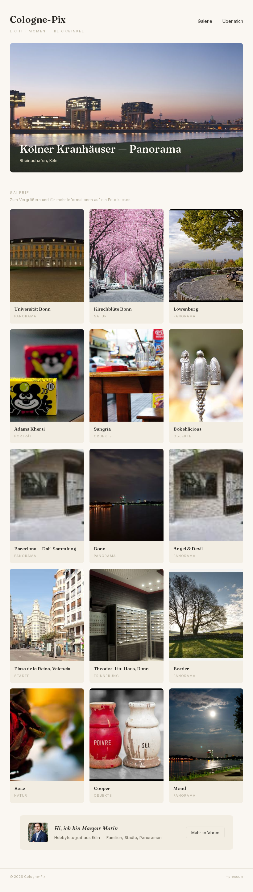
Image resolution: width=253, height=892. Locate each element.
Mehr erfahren (205, 832)
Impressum (234, 876)
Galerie (205, 21)
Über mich (232, 21)
